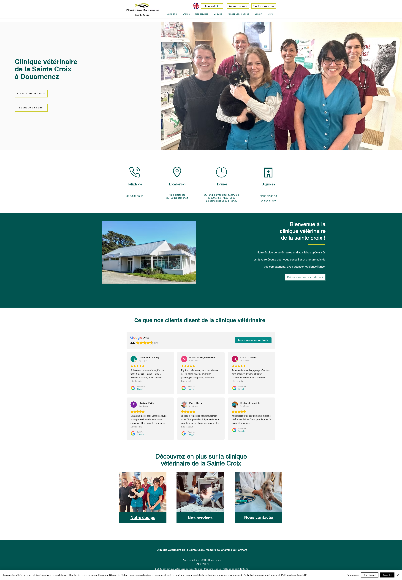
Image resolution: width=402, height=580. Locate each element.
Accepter (387, 575)
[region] (143, 505)
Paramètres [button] (353, 575)
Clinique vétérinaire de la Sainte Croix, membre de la (190, 549)
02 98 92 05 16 (268, 196)
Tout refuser (370, 575)
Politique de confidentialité (235, 569)
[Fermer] (398, 574)
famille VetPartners (235, 549)
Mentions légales (212, 569)
